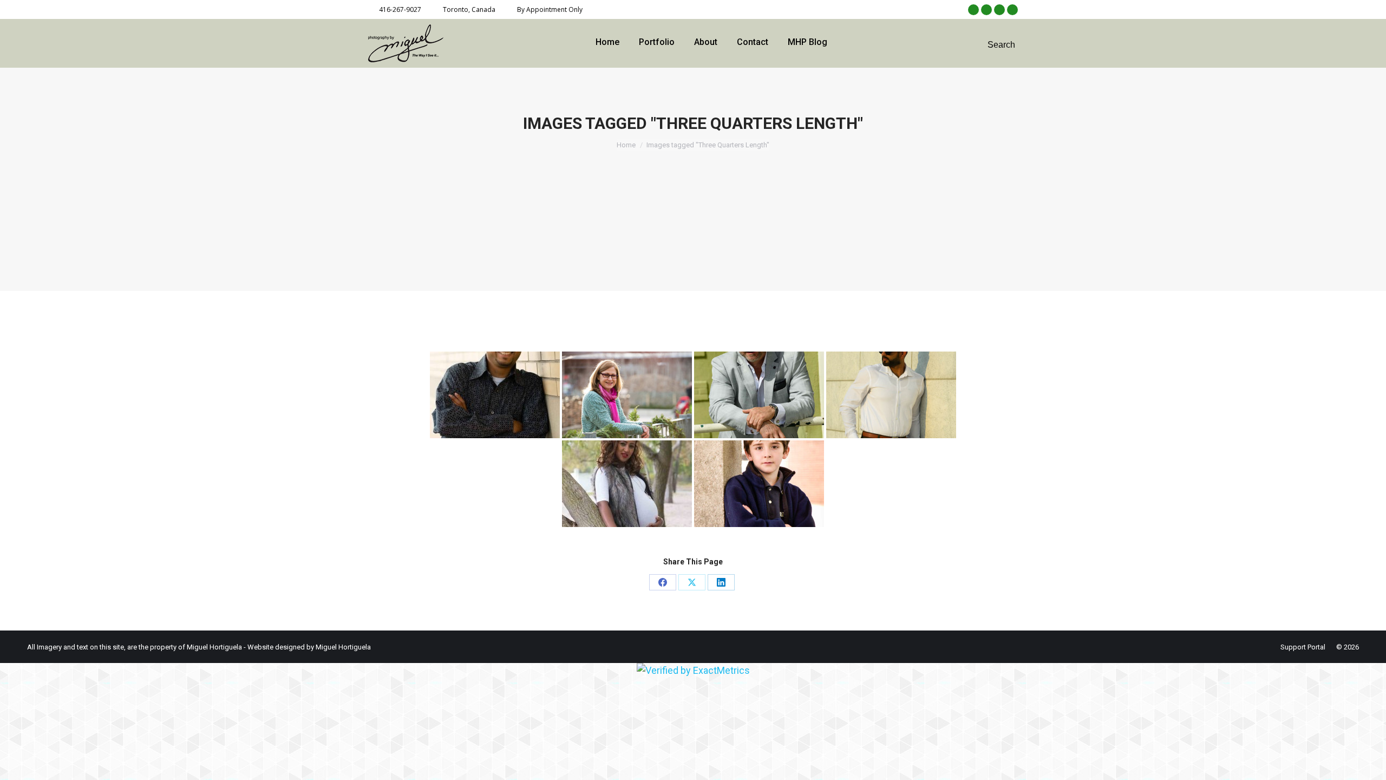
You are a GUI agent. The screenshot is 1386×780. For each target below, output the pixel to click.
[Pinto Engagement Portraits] (495, 395)
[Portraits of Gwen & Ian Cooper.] (627, 395)
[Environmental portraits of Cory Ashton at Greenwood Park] (759, 395)
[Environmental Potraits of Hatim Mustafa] (891, 395)
